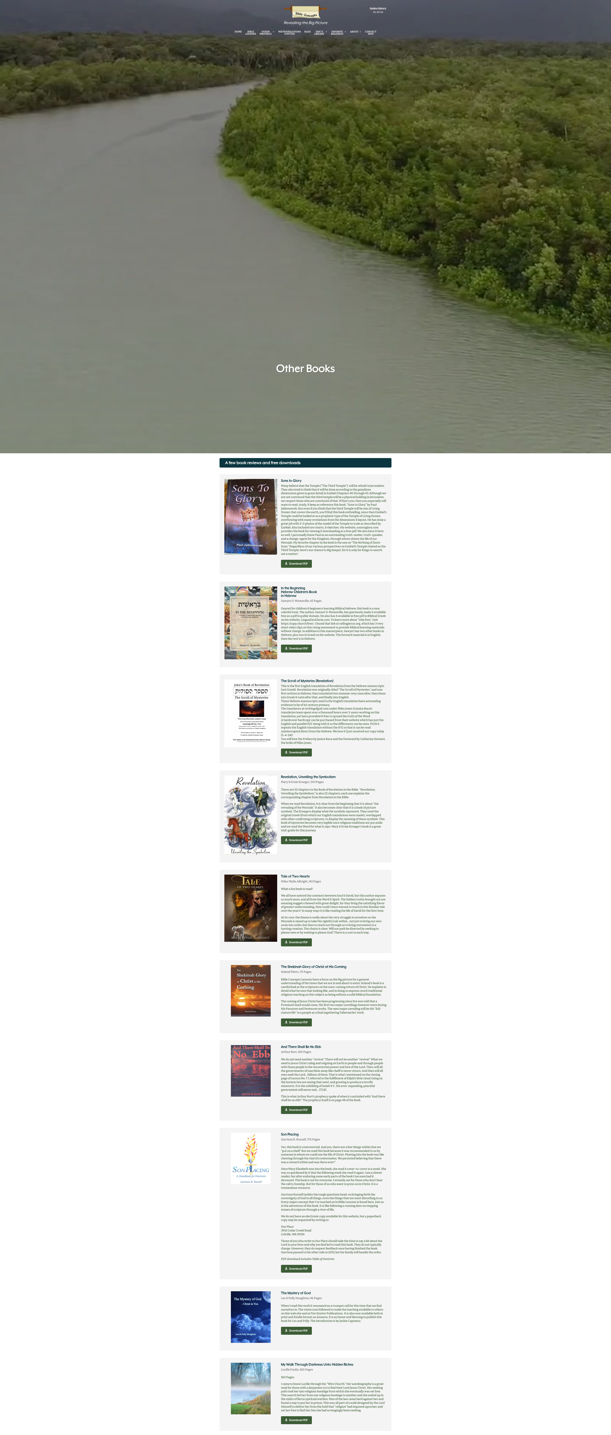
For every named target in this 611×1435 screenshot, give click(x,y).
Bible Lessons (250, 33)
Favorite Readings (337, 33)
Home (238, 32)
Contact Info (370, 33)
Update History (378, 8)
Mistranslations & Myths (289, 33)
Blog (307, 32)
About (354, 32)
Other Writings (266, 33)
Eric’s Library (319, 33)
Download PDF (298, 563)
